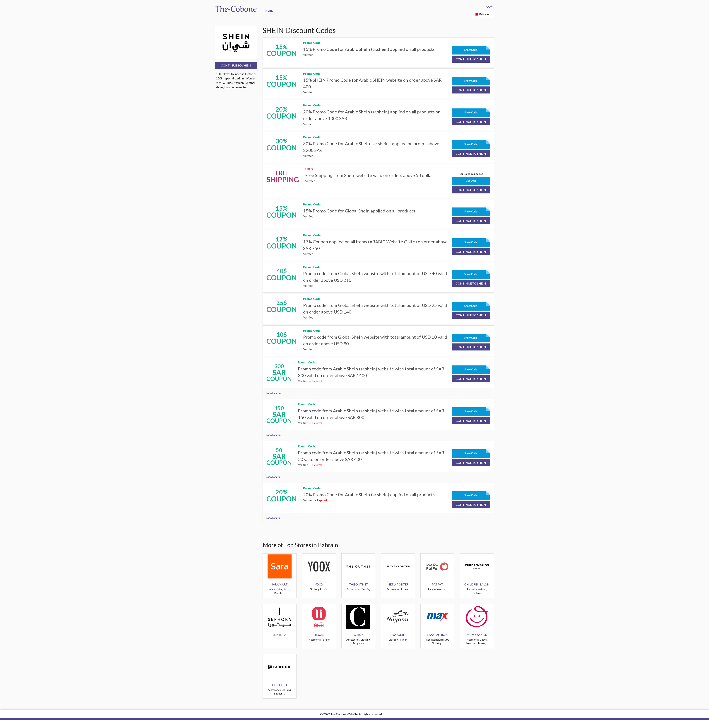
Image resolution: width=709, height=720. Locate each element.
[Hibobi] (319, 616)
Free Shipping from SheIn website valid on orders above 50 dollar (369, 175)
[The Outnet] (358, 566)
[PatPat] (437, 566)
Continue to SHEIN (236, 65)
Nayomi (398, 634)
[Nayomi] (398, 616)
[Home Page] (236, 8)
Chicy (358, 634)
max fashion (437, 634)
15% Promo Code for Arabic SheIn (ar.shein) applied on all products (369, 49)
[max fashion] (437, 616)
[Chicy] (358, 616)
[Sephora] (280, 616)
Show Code (470, 50)
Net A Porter (398, 584)
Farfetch (279, 685)
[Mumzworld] (477, 616)
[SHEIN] (236, 42)
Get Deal (471, 181)
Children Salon (476, 584)
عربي (489, 5)
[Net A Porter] (398, 566)
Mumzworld (476, 634)
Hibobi (319, 634)
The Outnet (358, 584)
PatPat (437, 584)
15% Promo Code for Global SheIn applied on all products (359, 210)
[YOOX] (319, 566)
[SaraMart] (280, 566)
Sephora (279, 634)
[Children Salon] (477, 566)
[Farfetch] (280, 666)
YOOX (319, 584)
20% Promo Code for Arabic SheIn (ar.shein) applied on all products (369, 494)
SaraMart (279, 584)
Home (269, 10)
